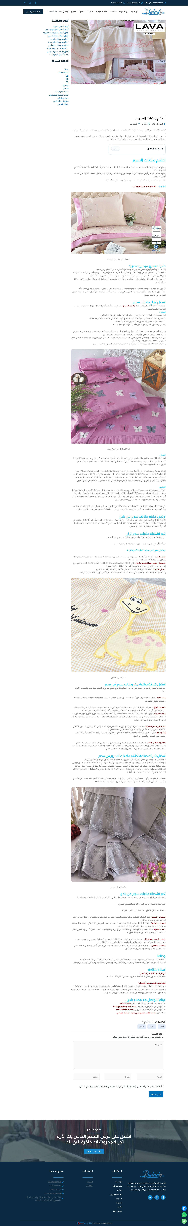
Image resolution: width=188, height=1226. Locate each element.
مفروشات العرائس (60, 101)
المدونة (81, 11)
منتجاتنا (90, 11)
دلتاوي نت (88, 1223)
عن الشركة (123, 11)
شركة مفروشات (61, 92)
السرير (141, 1027)
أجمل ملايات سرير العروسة (57, 48)
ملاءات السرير (129, 306)
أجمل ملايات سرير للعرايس (57, 51)
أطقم (162, 1027)
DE (67, 76)
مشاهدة (132, 124)
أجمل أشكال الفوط (60, 26)
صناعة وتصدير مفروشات (58, 95)
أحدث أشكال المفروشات (58, 55)
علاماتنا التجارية (102, 11)
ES (67, 79)
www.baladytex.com (125, 1009)
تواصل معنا (63, 11)
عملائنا (114, 11)
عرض (115, 149)
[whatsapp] (184, 1214)
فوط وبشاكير (62, 98)
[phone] (184, 1221)
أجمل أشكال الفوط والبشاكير (56, 29)
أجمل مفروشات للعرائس (58, 45)
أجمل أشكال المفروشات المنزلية (55, 32)
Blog (66, 69)
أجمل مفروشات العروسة (58, 42)
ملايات (151, 1027)
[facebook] (184, 1208)
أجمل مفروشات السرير (59, 39)
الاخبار (73, 11)
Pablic (65, 88)
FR (67, 82)
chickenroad (63, 73)
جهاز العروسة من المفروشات (144, 186)
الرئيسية (134, 11)
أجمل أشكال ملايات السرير (57, 36)
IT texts (65, 85)
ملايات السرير (63, 104)
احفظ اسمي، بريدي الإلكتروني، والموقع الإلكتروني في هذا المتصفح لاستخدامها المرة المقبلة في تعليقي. (119, 1086)
